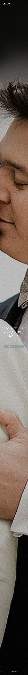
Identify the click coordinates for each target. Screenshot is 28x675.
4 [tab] (12, 671)
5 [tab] (13, 671)
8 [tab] (16, 671)
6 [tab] (14, 671)
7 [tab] (15, 671)
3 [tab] (11, 671)
